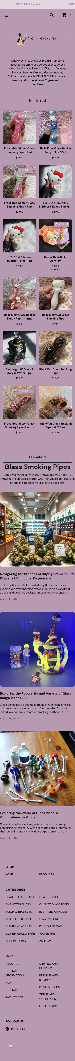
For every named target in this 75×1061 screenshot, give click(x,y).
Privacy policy (49, 987)
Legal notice (49, 1006)
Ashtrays (46, 941)
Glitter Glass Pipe (18, 926)
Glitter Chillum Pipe (20, 933)
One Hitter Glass (18, 904)
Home (9, 874)
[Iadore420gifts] (37, 38)
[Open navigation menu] (6, 15)
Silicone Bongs (16, 941)
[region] (37, 4)
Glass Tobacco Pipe (20, 897)
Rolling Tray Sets (18, 912)
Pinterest (18, 1029)
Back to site (14, 997)
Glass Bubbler (49, 897)
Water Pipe (47, 933)
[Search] (51, 15)
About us (12, 964)
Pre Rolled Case (51, 926)
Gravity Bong (49, 919)
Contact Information (14, 973)
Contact (12, 990)
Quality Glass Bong (54, 904)
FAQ (8, 983)
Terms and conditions (47, 996)
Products (46, 874)
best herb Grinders (53, 912)
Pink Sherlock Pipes (19, 919)
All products (38, 457)
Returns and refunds (48, 977)
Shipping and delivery (48, 966)
